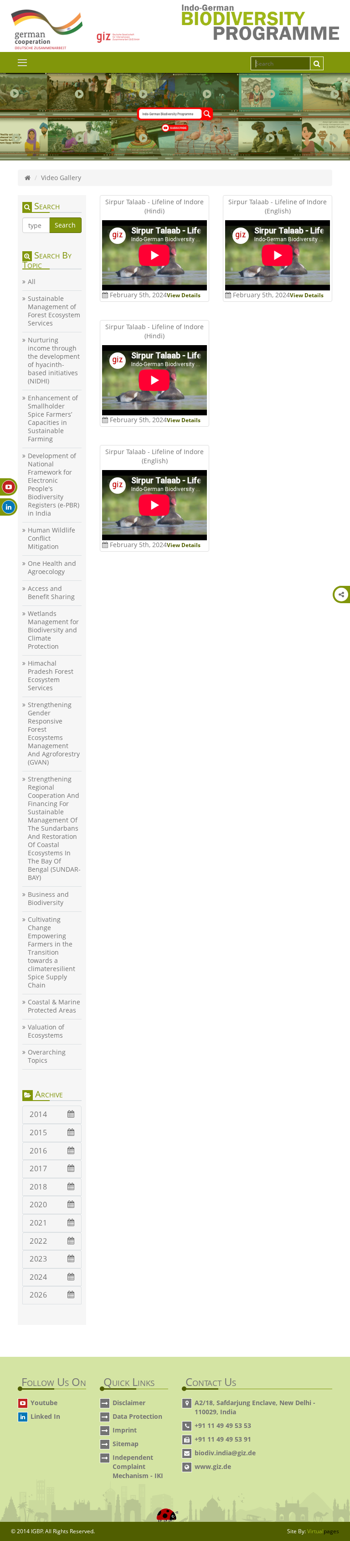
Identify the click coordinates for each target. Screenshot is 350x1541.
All (32, 282)
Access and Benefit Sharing (51, 592)
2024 (38, 1277)
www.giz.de (213, 1466)
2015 (38, 1132)
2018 (38, 1187)
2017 (38, 1169)
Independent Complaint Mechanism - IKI (138, 1466)
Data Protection (137, 1416)
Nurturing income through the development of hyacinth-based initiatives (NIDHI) (54, 360)
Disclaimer (129, 1402)
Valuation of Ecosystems (46, 1031)
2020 (38, 1205)
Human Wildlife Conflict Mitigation (51, 538)
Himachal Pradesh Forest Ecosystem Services (50, 675)
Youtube (44, 1402)
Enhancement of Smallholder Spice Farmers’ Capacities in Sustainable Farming (53, 418)
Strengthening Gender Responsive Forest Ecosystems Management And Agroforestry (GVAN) (54, 733)
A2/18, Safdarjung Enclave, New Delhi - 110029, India (255, 1407)
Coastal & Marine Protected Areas (54, 1006)
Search (65, 225)
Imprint (125, 1430)
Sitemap (126, 1443)
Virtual (323, 1531)
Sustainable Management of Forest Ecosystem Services (54, 311)
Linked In (45, 1416)
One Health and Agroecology (52, 567)
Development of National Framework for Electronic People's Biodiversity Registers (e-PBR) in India (53, 484)
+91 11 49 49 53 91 (223, 1439)
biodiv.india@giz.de (225, 1452)
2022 (38, 1241)
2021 (38, 1223)
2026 (38, 1295)
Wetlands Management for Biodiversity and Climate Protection (53, 630)
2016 (38, 1151)
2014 (38, 1114)
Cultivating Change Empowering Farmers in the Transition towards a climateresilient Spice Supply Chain (51, 952)
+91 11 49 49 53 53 (223, 1425)
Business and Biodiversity (48, 898)
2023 (38, 1259)
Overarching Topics (47, 1056)
